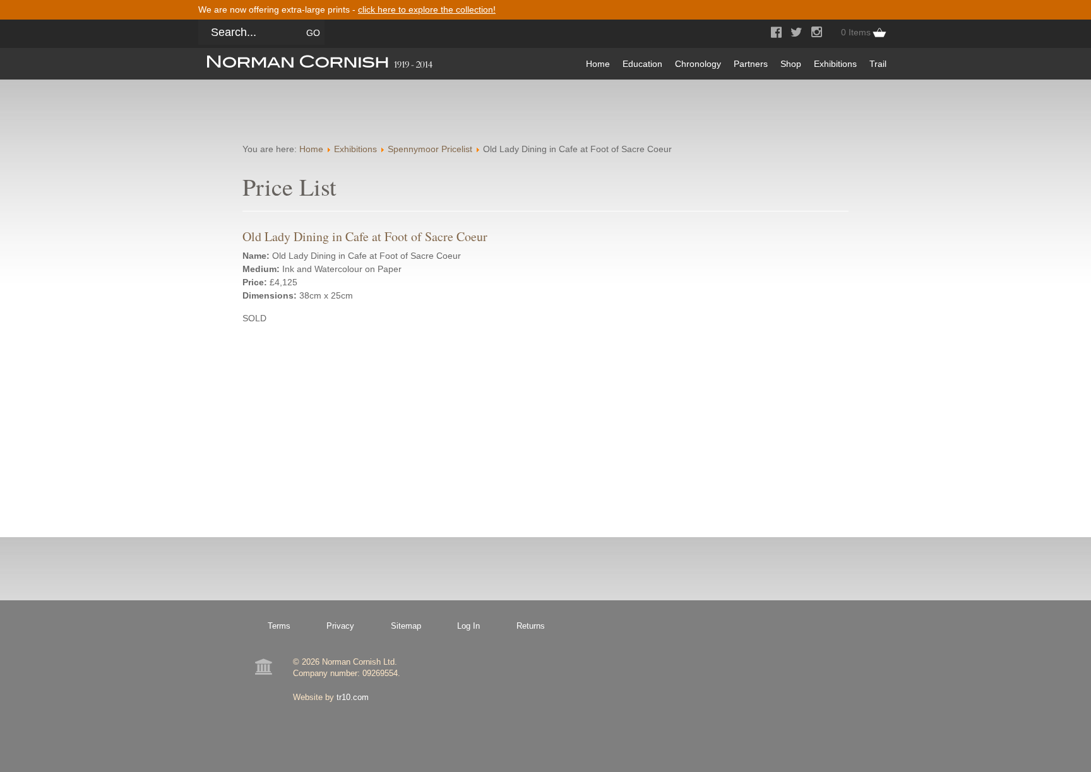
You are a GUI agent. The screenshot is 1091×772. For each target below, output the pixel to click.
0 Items (856, 32)
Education (642, 64)
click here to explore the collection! (427, 9)
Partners (751, 64)
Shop (790, 64)
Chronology (698, 64)
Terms (279, 626)
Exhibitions (835, 64)
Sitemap (406, 626)
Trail (877, 64)
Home (598, 64)
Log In (468, 626)
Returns (530, 626)
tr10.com (353, 697)
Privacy (340, 626)
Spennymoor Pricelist (430, 149)
